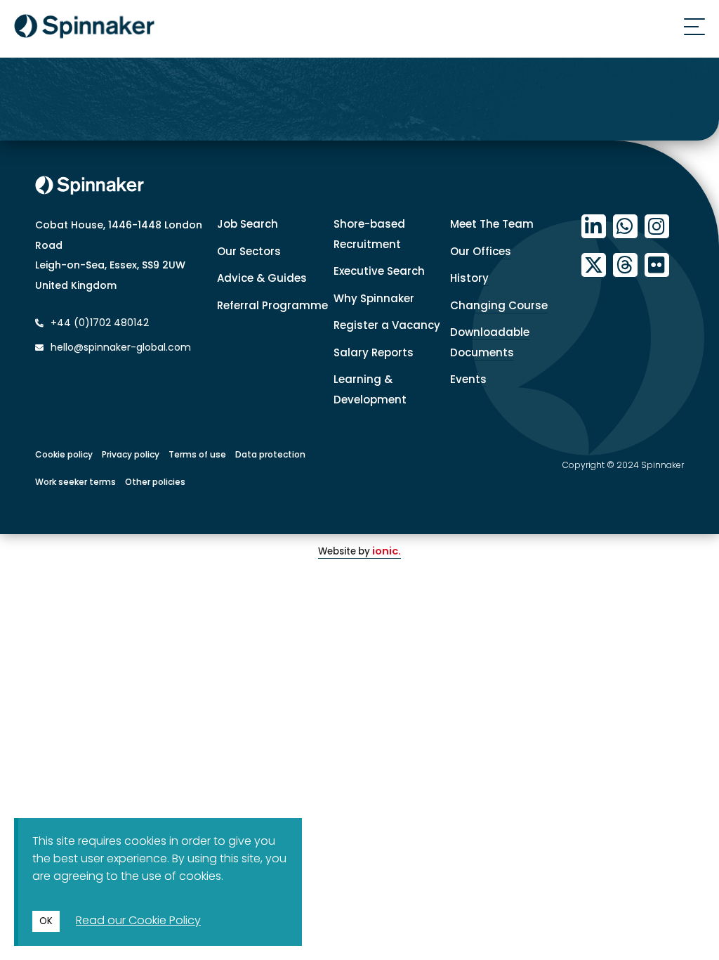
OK (46, 921)
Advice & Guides (262, 278)
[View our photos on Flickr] (657, 265)
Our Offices (480, 251)
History (469, 278)
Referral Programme (272, 305)
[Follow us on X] (593, 265)
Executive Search (379, 271)
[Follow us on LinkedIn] (593, 226)
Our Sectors (249, 251)
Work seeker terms (75, 482)
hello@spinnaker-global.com (121, 347)
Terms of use (197, 454)
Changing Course (499, 305)
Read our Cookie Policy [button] (138, 920)
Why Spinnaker (374, 298)
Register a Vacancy (387, 325)
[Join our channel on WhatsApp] (625, 226)
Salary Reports (374, 352)
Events (468, 379)
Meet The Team (492, 223)
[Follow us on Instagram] (657, 226)
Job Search (247, 223)
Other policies (155, 482)
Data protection (270, 454)
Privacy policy (130, 454)
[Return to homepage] (84, 29)
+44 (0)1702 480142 (98, 323)
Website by (359, 551)
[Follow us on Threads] (625, 265)
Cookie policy (64, 454)
